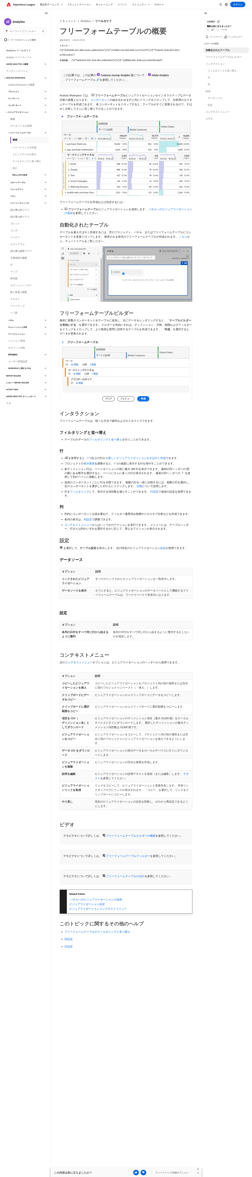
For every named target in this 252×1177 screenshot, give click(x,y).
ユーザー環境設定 (17, 361)
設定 (163, 548)
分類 (139, 486)
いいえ (224, 29)
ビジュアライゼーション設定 (87, 904)
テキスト (15, 299)
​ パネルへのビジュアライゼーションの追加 (95, 899)
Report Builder (13, 376)
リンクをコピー (235, 36)
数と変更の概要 (18, 292)
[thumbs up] (136, 1172)
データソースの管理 (21, 125)
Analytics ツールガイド (18, 50)
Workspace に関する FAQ (19, 368)
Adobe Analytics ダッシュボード (21, 396)
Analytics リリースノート (19, 57)
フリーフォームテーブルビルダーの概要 (130, 835)
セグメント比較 (16, 347)
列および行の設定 (19, 175)
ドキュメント (68, 21)
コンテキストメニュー (78, 525)
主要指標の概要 (18, 257)
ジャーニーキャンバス (19, 203)
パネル (11, 320)
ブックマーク (216, 36)
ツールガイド (103, 21)
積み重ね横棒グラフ (21, 251)
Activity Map (12, 389)
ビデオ (209, 118)
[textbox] (25, 31)
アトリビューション (16, 334)
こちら (183, 236)
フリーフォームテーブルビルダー (224, 56)
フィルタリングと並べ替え (105, 439)
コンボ (13, 230)
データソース (215, 98)
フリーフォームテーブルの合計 (125, 876)
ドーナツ (15, 237)
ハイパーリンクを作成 (24, 147)
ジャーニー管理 (16, 340)
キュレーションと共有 (17, 327)
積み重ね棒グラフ (19, 216)
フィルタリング (79, 491)
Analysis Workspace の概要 (21, 84)
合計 (14, 168)
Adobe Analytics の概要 (17, 64)
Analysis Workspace (15, 78)
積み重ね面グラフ (19, 209)
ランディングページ (17, 71)
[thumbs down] (143, 1172)
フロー (13, 196)
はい (213, 29)
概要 (12, 119)
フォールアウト (16, 189)
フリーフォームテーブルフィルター (128, 856)
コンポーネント (100, 99)
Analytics (86, 21)
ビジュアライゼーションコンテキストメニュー (98, 908)
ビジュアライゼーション (18, 112)
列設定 (88, 519)
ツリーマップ (17, 305)
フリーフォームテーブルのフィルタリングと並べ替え (97, 931)
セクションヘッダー (21, 285)
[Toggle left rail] (46, 13)
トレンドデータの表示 (24, 154)
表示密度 (89, 463)
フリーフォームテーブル (20, 133)
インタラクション (215, 63)
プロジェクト (14, 91)
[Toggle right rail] (205, 13)
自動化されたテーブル (218, 50)
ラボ (8, 403)
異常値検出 (13, 354)
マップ (13, 271)
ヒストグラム (17, 244)
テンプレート (14, 98)
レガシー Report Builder (17, 382)
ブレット (15, 223)
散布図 (13, 278)
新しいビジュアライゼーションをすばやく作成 (137, 458)
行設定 (154, 491)
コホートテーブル (17, 182)
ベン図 (13, 312)
